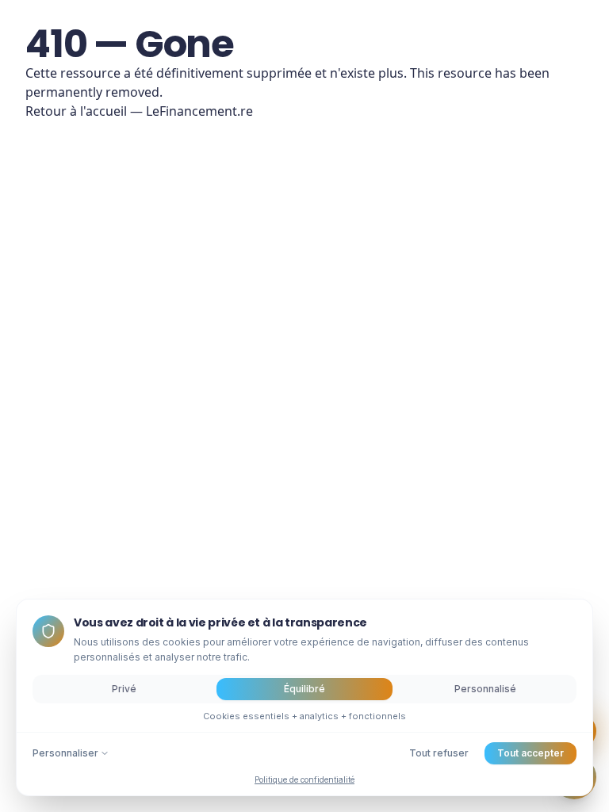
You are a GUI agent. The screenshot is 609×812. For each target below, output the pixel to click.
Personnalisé (485, 689)
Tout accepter (530, 753)
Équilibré (304, 689)
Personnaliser (65, 753)
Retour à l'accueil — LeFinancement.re (139, 111)
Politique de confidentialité (304, 779)
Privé (124, 689)
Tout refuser (439, 753)
